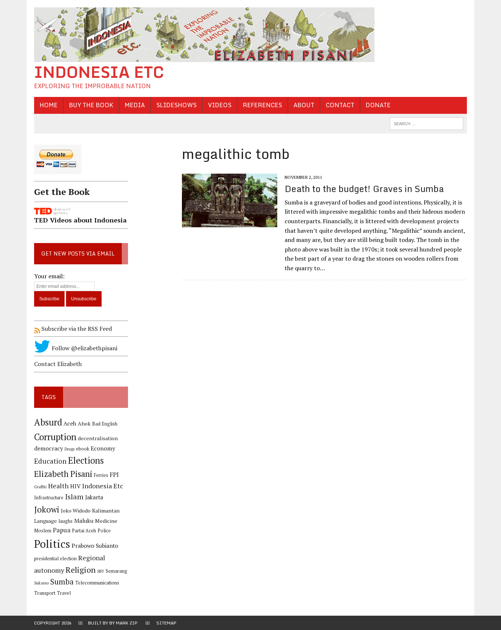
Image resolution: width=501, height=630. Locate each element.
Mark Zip (127, 622)
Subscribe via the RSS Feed (76, 329)
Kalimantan (106, 510)
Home (49, 105)
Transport (44, 593)
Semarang (116, 571)
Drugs (69, 449)
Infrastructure (48, 498)
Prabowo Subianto (95, 546)
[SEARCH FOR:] (426, 123)
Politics (52, 544)
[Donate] (81, 175)
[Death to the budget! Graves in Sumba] (229, 222)
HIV (75, 486)
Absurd (48, 422)
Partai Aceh (84, 531)
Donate (378, 105)
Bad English (104, 424)
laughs (65, 521)
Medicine (106, 520)
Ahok (84, 423)
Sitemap (166, 622)
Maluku (84, 521)
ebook (82, 449)
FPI (114, 475)
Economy (103, 448)
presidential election (55, 558)
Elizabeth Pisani (63, 473)
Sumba (62, 582)
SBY (100, 571)
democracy (48, 448)
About (303, 105)
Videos (219, 105)
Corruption (55, 437)
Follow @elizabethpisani (83, 348)
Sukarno (41, 583)
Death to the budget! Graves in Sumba (364, 188)
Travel (64, 593)
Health (58, 485)
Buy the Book (91, 105)
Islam (74, 497)
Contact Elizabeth (58, 364)
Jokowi (46, 509)
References (262, 105)
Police (104, 531)
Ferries (101, 475)
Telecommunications (97, 583)
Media (135, 105)
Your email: (49, 276)
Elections (86, 460)
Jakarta (94, 497)
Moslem (42, 531)
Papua (61, 530)
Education (50, 461)
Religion (81, 569)
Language (45, 520)
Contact (340, 105)
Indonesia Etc (102, 485)
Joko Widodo (76, 510)
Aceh (69, 423)
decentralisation (98, 438)
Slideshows (176, 105)
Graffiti (40, 486)
